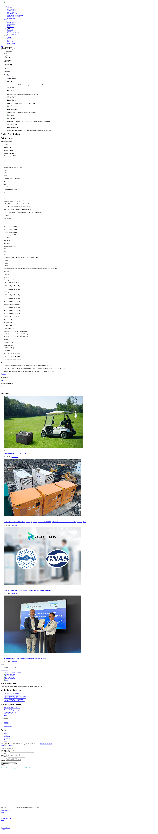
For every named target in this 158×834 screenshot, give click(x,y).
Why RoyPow (11, 24)
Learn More (15, 457)
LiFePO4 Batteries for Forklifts (12, 695)
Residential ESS (8, 709)
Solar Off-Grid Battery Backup (12, 708)
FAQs (8, 40)
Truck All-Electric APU (10, 712)
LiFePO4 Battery (11, 9)
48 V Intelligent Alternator (14, 7)
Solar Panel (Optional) (13, 13)
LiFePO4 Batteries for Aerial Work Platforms (16, 696)
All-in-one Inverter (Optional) (15, 15)
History (9, 25)
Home (5, 4)
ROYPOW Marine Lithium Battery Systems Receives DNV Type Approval (25, 658)
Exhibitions (7, 736)
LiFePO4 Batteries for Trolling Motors (14, 699)
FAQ (5, 725)
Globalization (10, 27)
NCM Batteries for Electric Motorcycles (14, 701)
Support (9, 37)
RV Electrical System (9, 713)
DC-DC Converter (12, 12)
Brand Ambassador (12, 34)
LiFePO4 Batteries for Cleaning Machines (15, 698)
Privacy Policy (11, 43)
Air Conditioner (11, 10)
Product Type (4, 756)
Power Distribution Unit (13, 16)
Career (9, 31)
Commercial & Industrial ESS (11, 711)
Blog (5, 739)
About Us (6, 21)
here (33, 767)
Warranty (9, 38)
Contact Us (10, 30)
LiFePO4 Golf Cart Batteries (11, 693)
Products (6, 6)
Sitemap (11, 745)
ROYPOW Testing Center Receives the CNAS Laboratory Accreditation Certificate (27, 590)
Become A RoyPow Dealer (14, 33)
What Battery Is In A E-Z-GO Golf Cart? (15, 453)
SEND (2, 765)
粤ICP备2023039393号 (46, 744)
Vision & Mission (11, 22)
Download (10, 41)
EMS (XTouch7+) (12, 18)
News (5, 19)
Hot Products (4, 745)
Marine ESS (7, 715)
